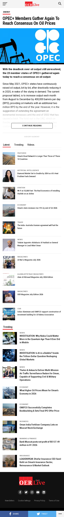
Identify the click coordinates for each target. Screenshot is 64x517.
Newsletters (9, 500)
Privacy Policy (39, 500)
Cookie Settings (24, 500)
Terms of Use (54, 500)
